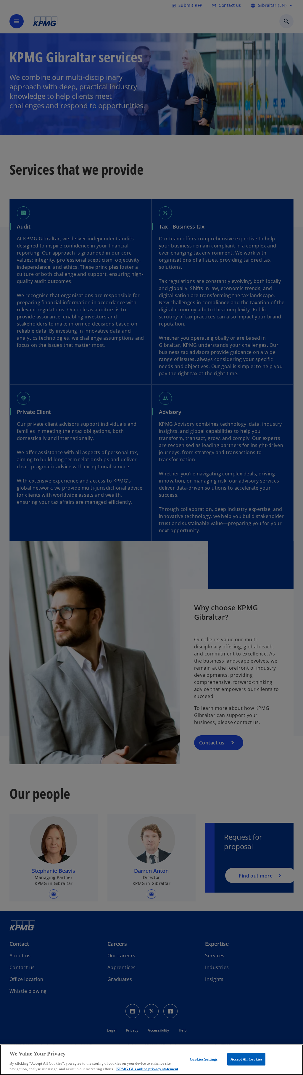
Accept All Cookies (246, 1059)
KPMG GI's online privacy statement (147, 1069)
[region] (151, 1059)
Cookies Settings (203, 1059)
